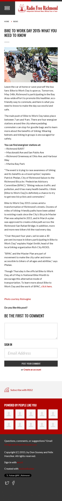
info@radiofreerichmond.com (20, 444)
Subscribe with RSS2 (21, 389)
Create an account (32, 369)
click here (46, 286)
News (15, 21)
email (20, 462)
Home (6, 21)
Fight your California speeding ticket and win (24, 491)
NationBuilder (26, 468)
